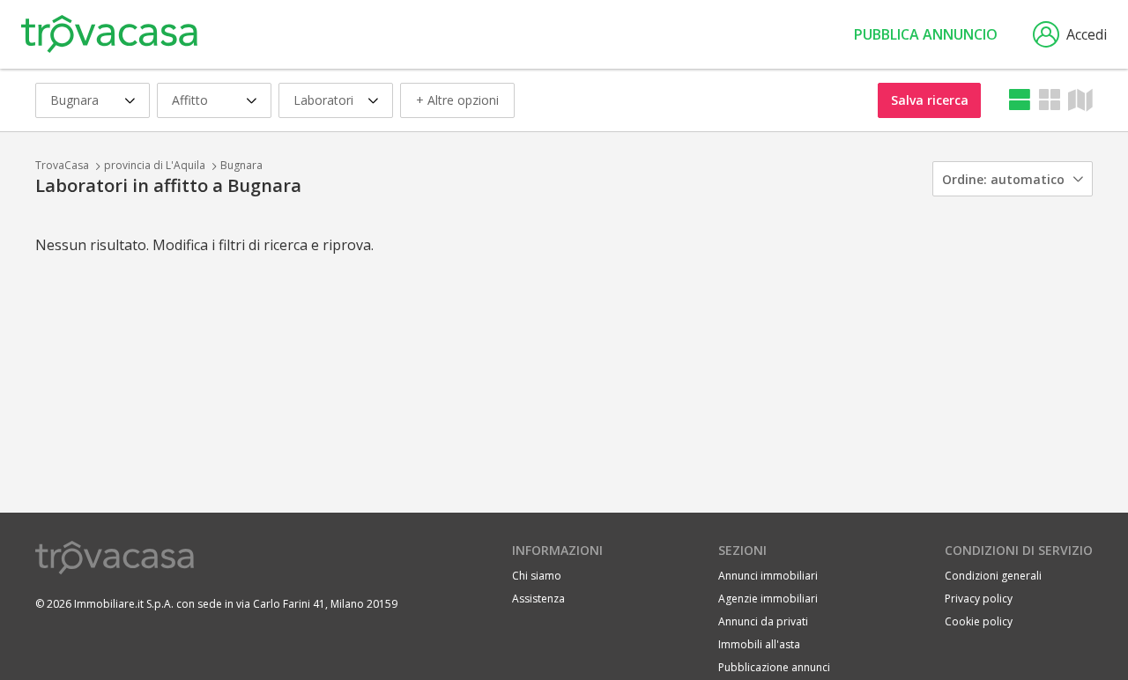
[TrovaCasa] (109, 34)
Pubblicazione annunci (774, 667)
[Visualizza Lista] (1019, 100)
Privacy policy (979, 598)
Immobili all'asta (759, 644)
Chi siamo (536, 575)
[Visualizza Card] (1049, 100)
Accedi (1086, 34)
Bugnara (241, 165)
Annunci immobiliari (768, 575)
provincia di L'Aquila (154, 165)
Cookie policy (979, 621)
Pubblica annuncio (926, 34)
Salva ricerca (929, 100)
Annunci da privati (763, 621)
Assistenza (538, 598)
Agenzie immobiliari (768, 598)
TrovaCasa (62, 165)
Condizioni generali (993, 575)
